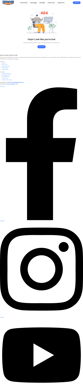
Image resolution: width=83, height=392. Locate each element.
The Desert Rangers (10, 84)
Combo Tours (51, 2)
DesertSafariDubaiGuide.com (17, 82)
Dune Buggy (33, 2)
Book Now (76, 2)
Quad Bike (42, 2)
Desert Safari (24, 2)
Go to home (41, 46)
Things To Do (61, 2)
